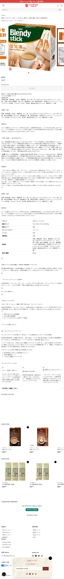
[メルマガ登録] (46, 568)
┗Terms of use (6, 544)
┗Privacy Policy (6, 542)
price (3, 77)
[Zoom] (53, 68)
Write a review (32, 510)
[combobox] (32, 10)
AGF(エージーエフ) (7, 20)
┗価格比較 (4, 537)
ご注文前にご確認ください (9, 388)
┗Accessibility (5, 547)
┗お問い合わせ (5, 532)
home (3, 15)
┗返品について (36, 535)
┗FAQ (34, 537)
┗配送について (36, 532)
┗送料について (36, 530)
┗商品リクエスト (6, 535)
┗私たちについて (6, 530)
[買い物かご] (61, 5)
